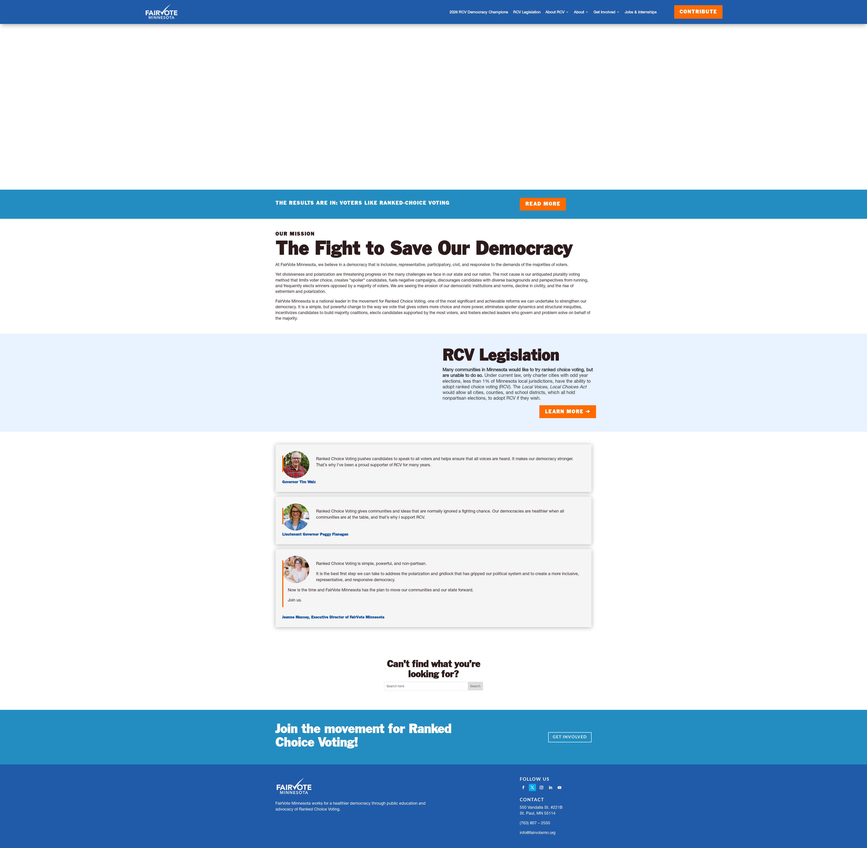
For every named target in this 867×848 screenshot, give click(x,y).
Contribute (698, 12)
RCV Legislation (527, 12)
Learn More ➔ (567, 412)
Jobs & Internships (641, 12)
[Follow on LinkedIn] (550, 787)
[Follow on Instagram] (541, 787)
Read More (542, 204)
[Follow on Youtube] (559, 787)
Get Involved (570, 737)
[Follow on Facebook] (523, 787)
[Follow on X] (532, 787)
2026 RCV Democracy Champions (479, 12)
